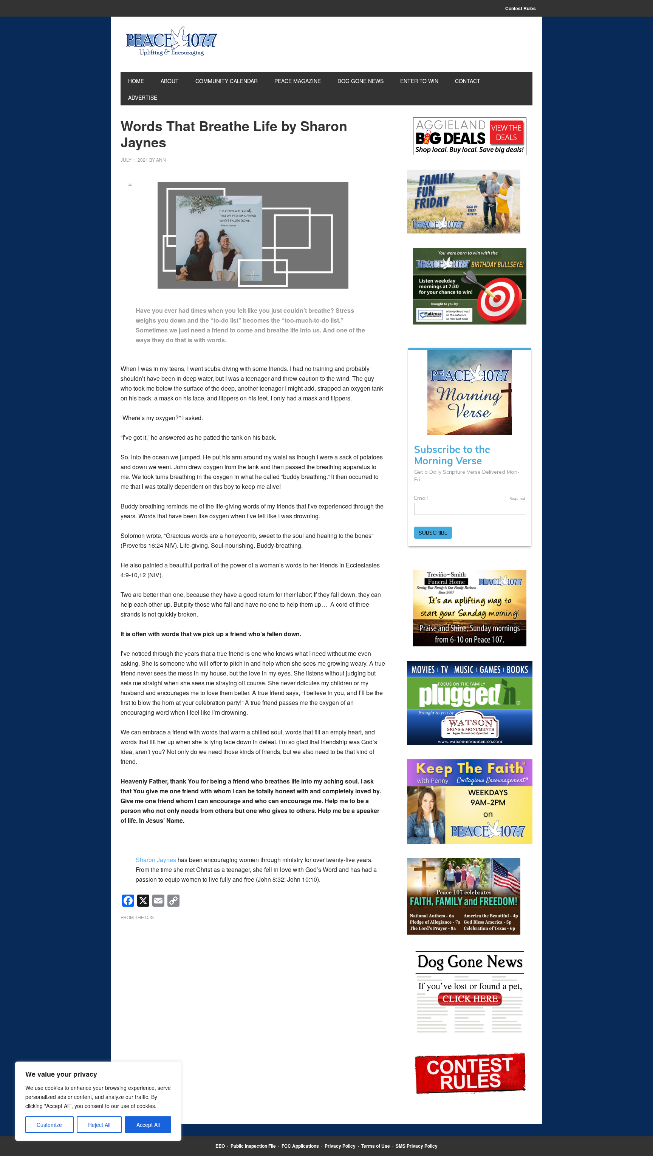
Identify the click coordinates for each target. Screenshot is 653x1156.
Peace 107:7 (172, 41)
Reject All (99, 1124)
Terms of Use (375, 1145)
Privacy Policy (340, 1145)
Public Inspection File (253, 1145)
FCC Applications (300, 1145)
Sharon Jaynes (156, 859)
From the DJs (137, 917)
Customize (49, 1124)
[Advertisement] (253, 987)
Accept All (148, 1124)
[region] (98, 1101)
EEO (220, 1145)
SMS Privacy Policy (417, 1145)
